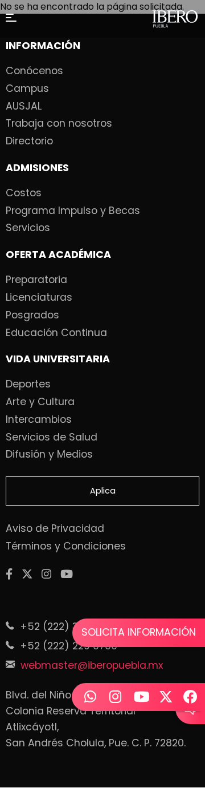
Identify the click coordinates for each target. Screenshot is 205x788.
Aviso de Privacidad (55, 529)
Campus (27, 89)
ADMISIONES (37, 168)
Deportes (28, 384)
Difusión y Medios (49, 455)
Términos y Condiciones (66, 547)
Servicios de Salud (51, 438)
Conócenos (34, 71)
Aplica (103, 490)
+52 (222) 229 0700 (68, 646)
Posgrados (32, 315)
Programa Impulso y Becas (73, 211)
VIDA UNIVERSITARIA (58, 359)
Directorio (29, 141)
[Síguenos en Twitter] (27, 574)
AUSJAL (24, 107)
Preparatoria (36, 280)
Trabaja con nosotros (59, 124)
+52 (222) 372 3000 (68, 626)
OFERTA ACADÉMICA (58, 255)
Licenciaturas (39, 298)
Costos (24, 193)
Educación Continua (56, 333)
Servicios (28, 228)
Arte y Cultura (40, 402)
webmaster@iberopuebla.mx (91, 665)
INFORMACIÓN (43, 46)
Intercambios (39, 420)
